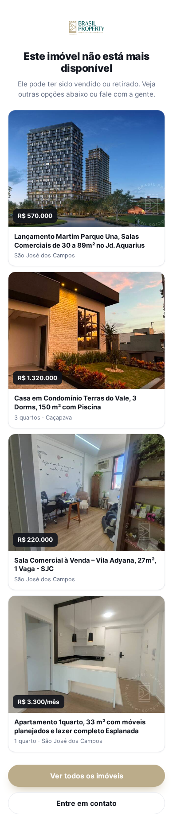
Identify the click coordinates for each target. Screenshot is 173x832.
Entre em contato (86, 803)
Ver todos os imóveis (86, 775)
